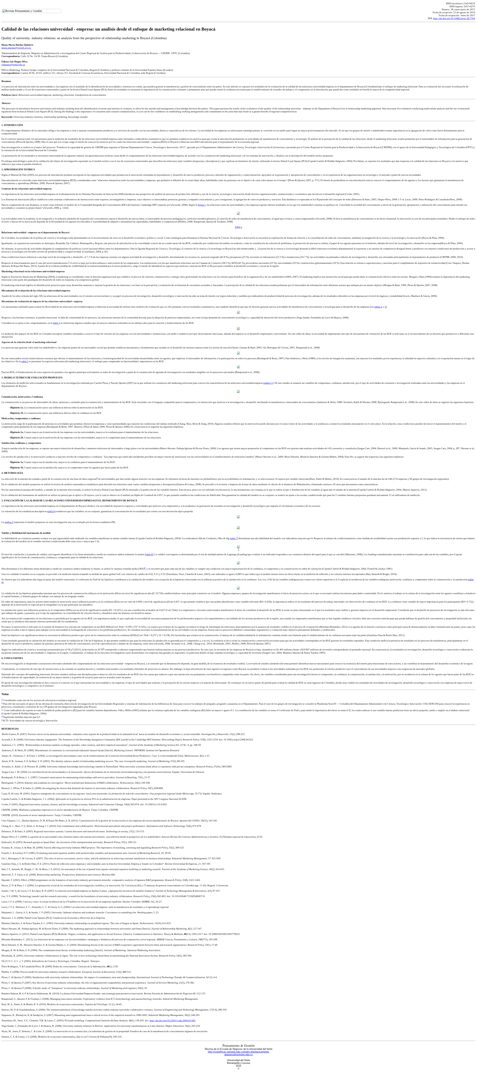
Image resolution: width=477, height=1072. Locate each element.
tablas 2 (378, 306)
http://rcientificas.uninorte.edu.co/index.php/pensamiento (238, 1051)
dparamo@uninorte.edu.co (238, 1054)
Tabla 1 (238, 227)
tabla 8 (149, 554)
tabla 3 (56, 323)
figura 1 (202, 204)
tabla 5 (24, 361)
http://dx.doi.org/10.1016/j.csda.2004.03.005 (172, 1020)
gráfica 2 (9, 522)
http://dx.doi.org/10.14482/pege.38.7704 (454, 18)
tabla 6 (51, 511)
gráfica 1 (268, 383)
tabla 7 (233, 538)
